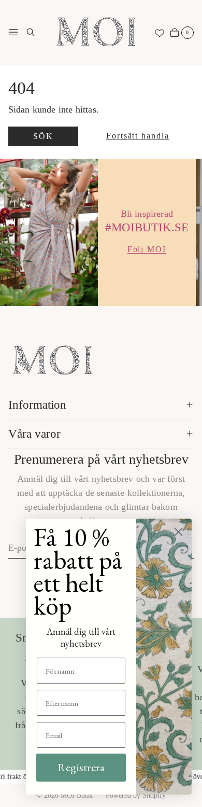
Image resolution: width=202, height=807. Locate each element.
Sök (43, 136)
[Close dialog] (178, 532)
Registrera (81, 767)
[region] (101, 232)
